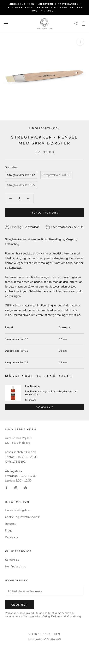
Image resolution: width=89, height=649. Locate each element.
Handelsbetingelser (17, 510)
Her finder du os (15, 566)
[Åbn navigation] (6, 23)
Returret (10, 524)
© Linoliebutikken (44, 634)
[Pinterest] (25, 487)
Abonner (19, 604)
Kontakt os (12, 560)
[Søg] (76, 23)
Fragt (8, 530)
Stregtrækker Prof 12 (21, 175)
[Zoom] (80, 41)
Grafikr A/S (54, 639)
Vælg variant (44, 407)
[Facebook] (6, 487)
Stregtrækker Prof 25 (21, 185)
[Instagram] (15, 487)
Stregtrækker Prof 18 (56, 175)
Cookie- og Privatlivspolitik (22, 517)
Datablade (11, 537)
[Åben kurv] (83, 24)
